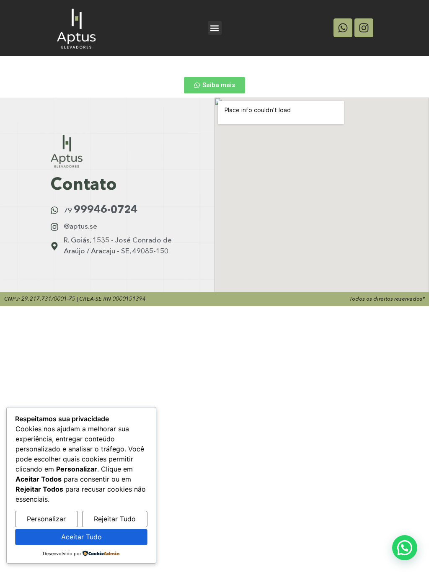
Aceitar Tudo (81, 537)
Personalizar (46, 519)
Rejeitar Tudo (115, 519)
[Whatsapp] (342, 27)
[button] (215, 28)
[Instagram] (363, 27)
